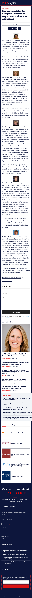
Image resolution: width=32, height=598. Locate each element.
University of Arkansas (15, 279)
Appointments (6, 358)
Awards (4, 375)
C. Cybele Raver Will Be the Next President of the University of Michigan (17, 398)
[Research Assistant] (6, 443)
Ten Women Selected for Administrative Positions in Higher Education (15, 363)
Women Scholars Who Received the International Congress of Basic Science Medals (15, 371)
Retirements (6, 8)
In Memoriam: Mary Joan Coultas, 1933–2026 (13, 554)
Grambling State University (18, 277)
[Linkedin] (12, 28)
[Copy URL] (19, 28)
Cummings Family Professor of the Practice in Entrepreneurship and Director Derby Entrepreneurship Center (20, 464)
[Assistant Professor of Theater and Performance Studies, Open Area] (6, 453)
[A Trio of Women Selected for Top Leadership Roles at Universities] (16, 338)
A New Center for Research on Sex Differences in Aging (14, 550)
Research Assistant (16, 443)
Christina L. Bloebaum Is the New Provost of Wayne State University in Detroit (15, 408)
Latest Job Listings (8, 425)
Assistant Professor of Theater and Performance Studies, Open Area (20, 454)
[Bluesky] (2, 524)
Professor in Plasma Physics (18, 432)
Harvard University (6, 279)
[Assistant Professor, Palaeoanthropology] (6, 475)
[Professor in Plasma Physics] (6, 432)
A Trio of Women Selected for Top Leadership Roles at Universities (15, 355)
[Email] (15, 28)
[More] (22, 28)
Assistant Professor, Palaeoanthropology (17, 475)
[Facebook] (9, 28)
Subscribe (17, 586)
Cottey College (9, 277)
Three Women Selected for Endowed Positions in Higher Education (14, 387)
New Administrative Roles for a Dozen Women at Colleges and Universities (14, 380)
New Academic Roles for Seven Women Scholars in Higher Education (15, 562)
